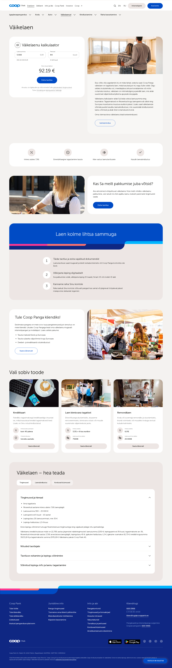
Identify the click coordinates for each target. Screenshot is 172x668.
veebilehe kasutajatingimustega (65, 659)
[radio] (24, 482)
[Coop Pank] (17, 641)
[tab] (24, 482)
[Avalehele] (17, 5)
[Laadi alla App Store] (115, 641)
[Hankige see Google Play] (132, 641)
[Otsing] (114, 5)
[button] (34, 416)
